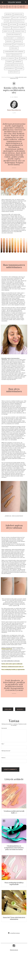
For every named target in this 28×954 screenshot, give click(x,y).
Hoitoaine (13, 24)
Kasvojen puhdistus (14, 34)
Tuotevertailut (10, 68)
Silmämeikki (18, 61)
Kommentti (4, 728)
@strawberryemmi (14, 690)
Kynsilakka (14, 48)
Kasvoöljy (9, 41)
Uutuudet (20, 68)
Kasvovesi (18, 41)
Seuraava (20, 709)
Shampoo (9, 61)
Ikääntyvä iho (7, 31)
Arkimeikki (9, 14)
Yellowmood (4, 77)
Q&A (17, 58)
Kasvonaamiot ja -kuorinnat (14, 38)
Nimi (3, 744)
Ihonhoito (7, 27)
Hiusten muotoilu (17, 21)
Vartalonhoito (14, 71)
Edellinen (8, 709)
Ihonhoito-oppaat (18, 27)
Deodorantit (7, 17)
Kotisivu (3, 757)
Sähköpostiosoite (6, 750)
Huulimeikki (22, 24)
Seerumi (23, 58)
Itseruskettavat (19, 31)
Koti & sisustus (19, 44)
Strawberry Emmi (11, 77)
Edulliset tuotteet (19, 17)
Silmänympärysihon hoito (14, 65)
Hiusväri (5, 24)
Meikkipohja (17, 55)
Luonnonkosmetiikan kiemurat (14, 51)
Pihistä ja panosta (8, 58)
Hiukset (7, 21)
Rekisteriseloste (14, 950)
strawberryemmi (15, 933)
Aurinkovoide (18, 14)
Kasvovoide (8, 44)
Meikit (9, 55)
